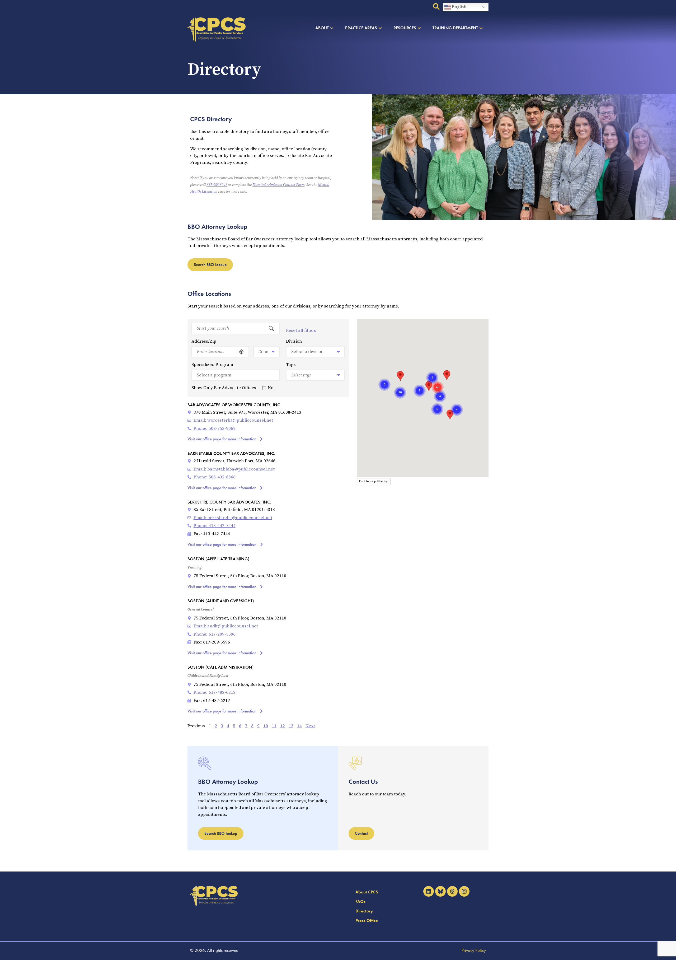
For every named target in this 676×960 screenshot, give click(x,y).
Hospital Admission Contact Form (278, 185)
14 (299, 726)
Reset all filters (301, 330)
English (458, 7)
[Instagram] (464, 891)
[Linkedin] (428, 891)
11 (274, 726)
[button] (446, 375)
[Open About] (332, 28)
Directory (364, 911)
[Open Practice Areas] (380, 28)
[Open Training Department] (481, 28)
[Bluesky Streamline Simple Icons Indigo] (440, 891)
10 (265, 726)
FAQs (360, 901)
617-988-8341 (216, 185)
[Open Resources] (419, 28)
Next (310, 726)
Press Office (366, 920)
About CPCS (366, 891)
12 (282, 726)
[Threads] (452, 891)
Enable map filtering (373, 481)
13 (291, 726)
